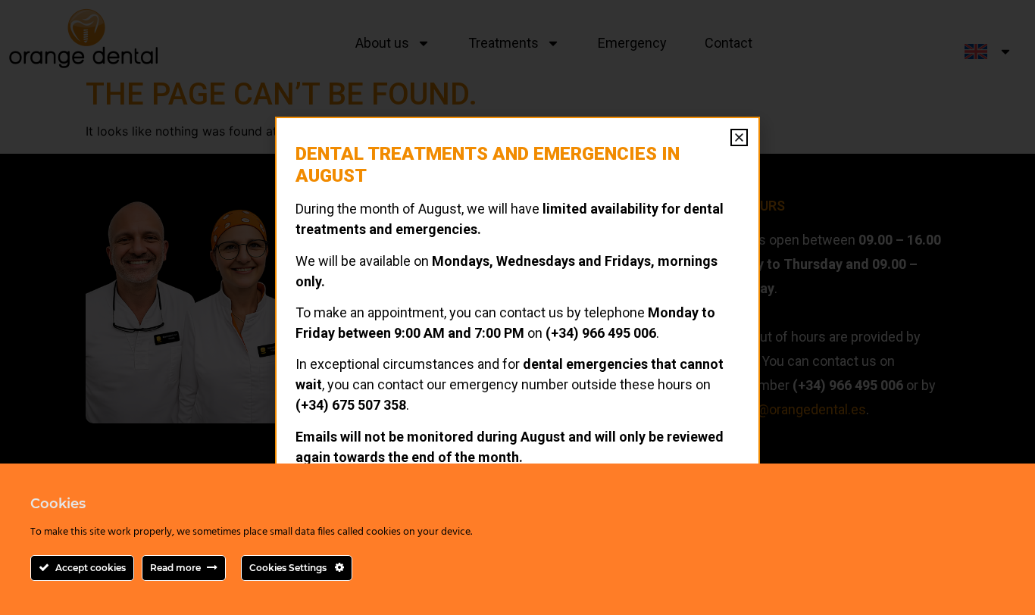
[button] (739, 137)
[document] (517, 307)
